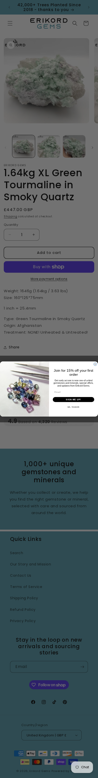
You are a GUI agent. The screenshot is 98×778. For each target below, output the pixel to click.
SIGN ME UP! (73, 399)
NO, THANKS (74, 407)
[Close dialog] (95, 364)
